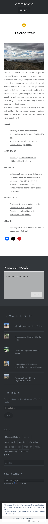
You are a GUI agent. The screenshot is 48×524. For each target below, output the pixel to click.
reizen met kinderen (13, 447)
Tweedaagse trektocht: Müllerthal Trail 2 (28, 338)
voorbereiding (11, 451)
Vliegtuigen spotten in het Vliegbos (28, 326)
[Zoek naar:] (24, 463)
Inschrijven (12, 393)
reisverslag (33, 442)
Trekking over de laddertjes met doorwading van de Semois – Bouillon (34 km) (27, 134)
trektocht (28, 447)
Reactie (36, 294)
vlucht (37, 447)
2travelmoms (24, 4)
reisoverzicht (10, 442)
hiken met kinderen (12, 437)
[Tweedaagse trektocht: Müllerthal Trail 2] (24, 334)
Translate (22, 483)
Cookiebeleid (10, 514)
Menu (25, 10)
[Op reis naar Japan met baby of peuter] (24, 347)
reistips (22, 442)
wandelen (24, 451)
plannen (27, 437)
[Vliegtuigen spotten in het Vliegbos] (24, 323)
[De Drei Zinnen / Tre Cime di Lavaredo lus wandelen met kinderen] (24, 361)
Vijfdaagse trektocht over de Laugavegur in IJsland (26, 379)
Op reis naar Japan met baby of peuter (27, 352)
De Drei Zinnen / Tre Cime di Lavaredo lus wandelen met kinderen (29, 365)
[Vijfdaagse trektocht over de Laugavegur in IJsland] (24, 374)
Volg (8, 415)
